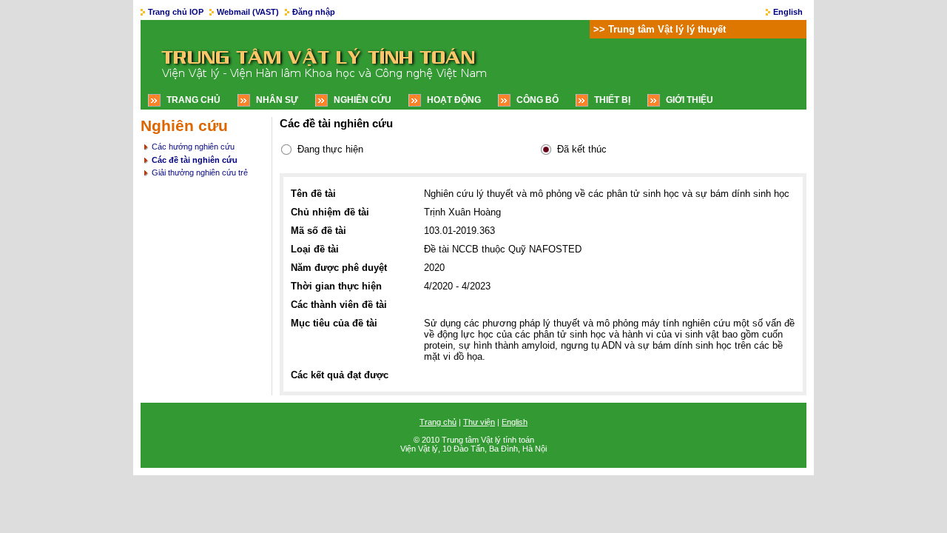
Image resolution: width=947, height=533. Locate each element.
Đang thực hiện (330, 149)
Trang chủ (193, 100)
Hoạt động (454, 100)
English (788, 11)
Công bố (537, 100)
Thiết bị (612, 100)
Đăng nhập (313, 11)
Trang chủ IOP (175, 11)
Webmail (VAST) (248, 11)
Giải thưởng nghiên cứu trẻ (200, 172)
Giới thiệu (689, 100)
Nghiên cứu (362, 100)
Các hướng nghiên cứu (193, 146)
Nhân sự (277, 100)
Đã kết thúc (582, 149)
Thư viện (479, 422)
